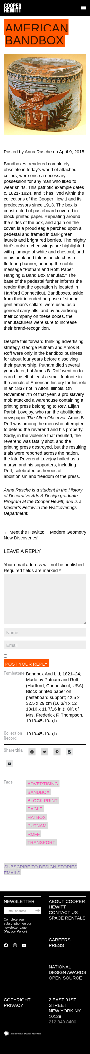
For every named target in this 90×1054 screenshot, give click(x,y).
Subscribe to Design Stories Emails (40, 869)
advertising (43, 783)
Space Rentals (67, 918)
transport (41, 842)
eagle (35, 808)
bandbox (39, 792)
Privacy (13, 1005)
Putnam (37, 825)
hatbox (37, 817)
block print (43, 800)
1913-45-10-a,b (41, 733)
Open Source (65, 977)
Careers (59, 939)
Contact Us (63, 912)
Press (56, 945)
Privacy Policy (15, 931)
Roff (34, 834)
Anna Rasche (38, 151)
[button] (83, 8)
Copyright (17, 999)
